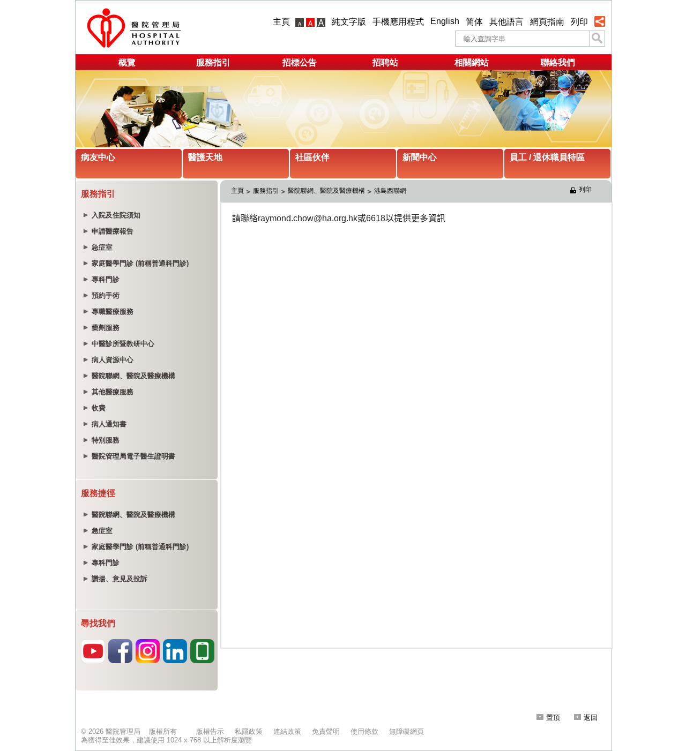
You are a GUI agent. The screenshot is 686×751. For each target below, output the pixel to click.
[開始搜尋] (597, 39)
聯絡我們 (558, 62)
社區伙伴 (312, 157)
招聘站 (385, 62)
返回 (591, 718)
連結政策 (287, 731)
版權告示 (210, 731)
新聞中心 (419, 157)
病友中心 (98, 157)
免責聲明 (326, 731)
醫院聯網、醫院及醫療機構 (326, 190)
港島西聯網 (390, 190)
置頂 (553, 718)
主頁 (281, 21)
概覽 (127, 62)
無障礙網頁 (406, 731)
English (444, 21)
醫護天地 (205, 157)
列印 (579, 21)
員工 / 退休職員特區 (547, 157)
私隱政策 (249, 731)
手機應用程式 (398, 21)
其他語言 (506, 21)
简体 (474, 21)
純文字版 (349, 21)
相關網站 (471, 62)
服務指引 (213, 62)
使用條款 (364, 731)
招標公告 (299, 62)
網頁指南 (547, 21)
